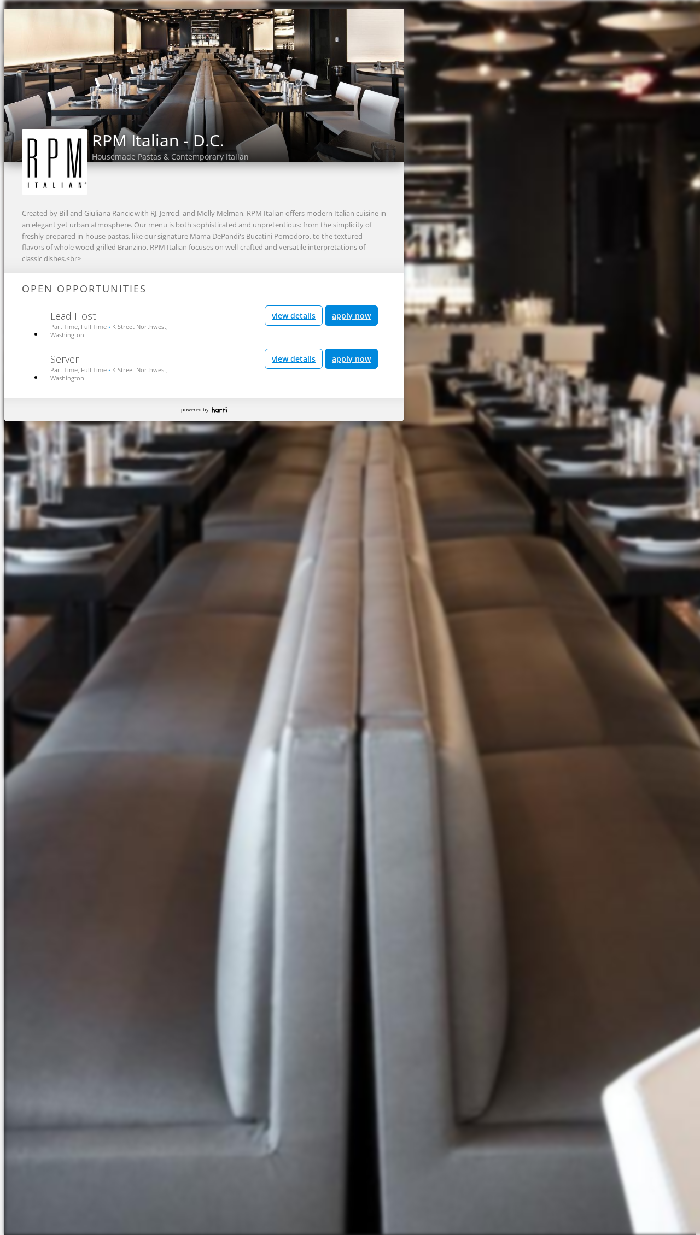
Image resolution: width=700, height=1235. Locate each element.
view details (294, 315)
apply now (351, 315)
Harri (219, 410)
